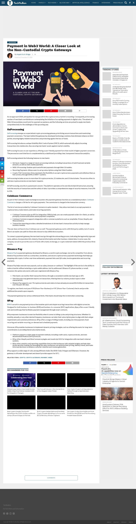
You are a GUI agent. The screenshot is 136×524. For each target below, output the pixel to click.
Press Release (118, 3)
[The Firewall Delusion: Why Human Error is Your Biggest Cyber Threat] (51, 381)
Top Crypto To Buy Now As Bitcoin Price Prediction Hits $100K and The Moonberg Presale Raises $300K (81, 413)
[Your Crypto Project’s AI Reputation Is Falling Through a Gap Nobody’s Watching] (81, 381)
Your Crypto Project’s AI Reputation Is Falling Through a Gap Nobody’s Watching (80, 391)
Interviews (106, 3)
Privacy (124, 522)
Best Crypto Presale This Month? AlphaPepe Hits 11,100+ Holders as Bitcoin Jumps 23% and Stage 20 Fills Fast (21, 413)
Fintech (42, 3)
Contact (116, 522)
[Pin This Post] (51, 110)
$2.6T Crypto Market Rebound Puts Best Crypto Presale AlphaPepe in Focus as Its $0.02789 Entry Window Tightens (51, 413)
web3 (50, 357)
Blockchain (64, 3)
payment (44, 357)
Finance (96, 3)
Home (33, 3)
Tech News (52, 3)
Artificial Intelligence (81, 3)
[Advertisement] (68, 22)
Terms (131, 522)
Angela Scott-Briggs (23, 54)
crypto (23, 357)
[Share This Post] (37, 110)
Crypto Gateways (33, 357)
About (109, 522)
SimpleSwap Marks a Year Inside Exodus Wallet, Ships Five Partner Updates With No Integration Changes (21, 391)
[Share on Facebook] (23, 110)
